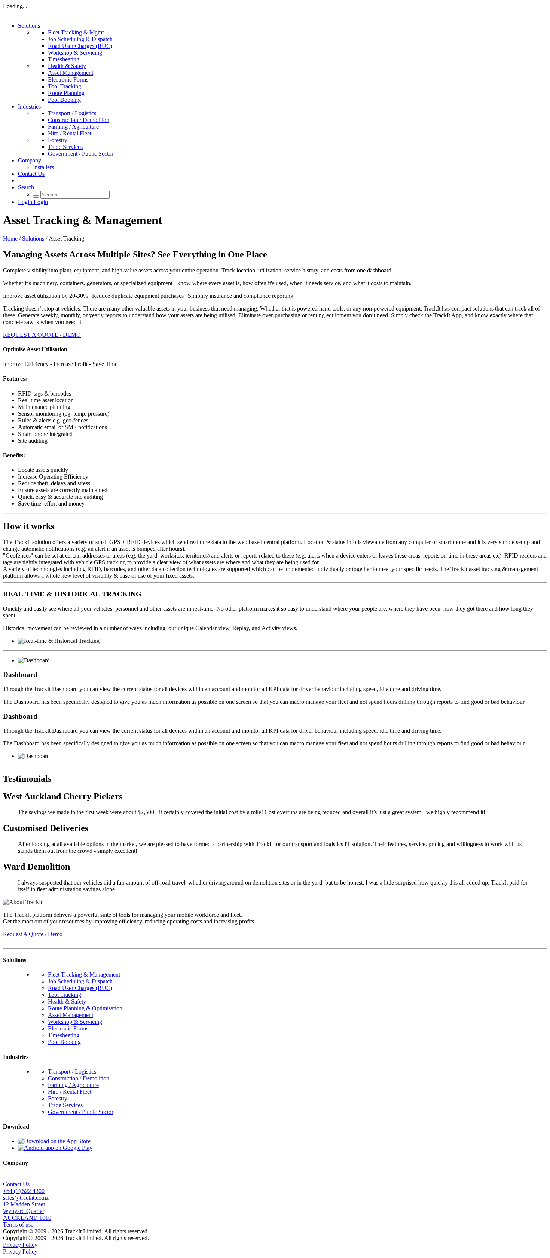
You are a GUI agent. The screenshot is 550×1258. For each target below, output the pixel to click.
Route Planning (66, 93)
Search (26, 187)
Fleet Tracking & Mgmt (76, 32)
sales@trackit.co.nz (26, 1197)
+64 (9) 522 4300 (24, 1191)
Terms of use (18, 1224)
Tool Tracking (64, 86)
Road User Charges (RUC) (80, 46)
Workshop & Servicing (75, 52)
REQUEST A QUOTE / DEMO (42, 335)
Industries (29, 106)
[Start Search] (36, 196)
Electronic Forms (68, 79)
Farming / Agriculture (73, 126)
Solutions (29, 25)
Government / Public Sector (80, 153)
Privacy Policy (20, 1245)
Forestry (57, 140)
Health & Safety (67, 66)
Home (10, 238)
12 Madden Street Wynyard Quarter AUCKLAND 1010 (27, 1211)
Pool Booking (64, 100)
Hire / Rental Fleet (69, 133)
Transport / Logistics (72, 113)
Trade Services (65, 147)
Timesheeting (63, 59)
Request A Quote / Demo (32, 934)
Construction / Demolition (78, 120)
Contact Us (31, 174)
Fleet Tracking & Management (84, 974)
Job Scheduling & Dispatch (80, 39)
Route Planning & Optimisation (85, 1008)
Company (29, 160)
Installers (43, 167)
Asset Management (70, 73)
